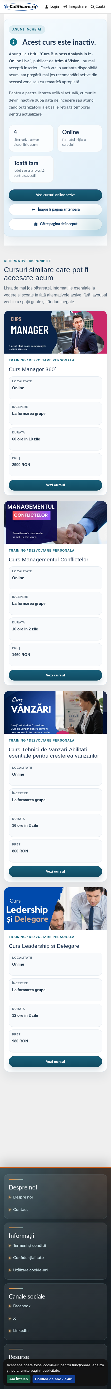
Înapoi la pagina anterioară (59, 209)
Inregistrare (77, 7)
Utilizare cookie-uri (30, 1270)
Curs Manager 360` (33, 369)
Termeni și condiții (29, 1245)
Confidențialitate (28, 1258)
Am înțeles (18, 1379)
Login (54, 7)
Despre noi (23, 1197)
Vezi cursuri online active (55, 195)
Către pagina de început (58, 224)
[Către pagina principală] (21, 6)
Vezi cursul (55, 485)
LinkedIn (21, 1331)
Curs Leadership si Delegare (44, 946)
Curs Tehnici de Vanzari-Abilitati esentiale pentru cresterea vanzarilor (54, 752)
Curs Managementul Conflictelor (48, 559)
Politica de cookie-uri (54, 1379)
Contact (20, 1210)
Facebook (21, 1306)
